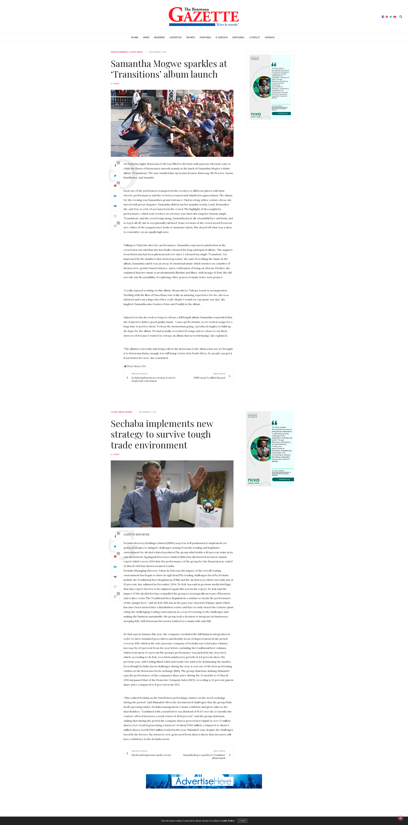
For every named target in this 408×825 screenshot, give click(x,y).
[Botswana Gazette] (204, 17)
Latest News (135, 52)
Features (205, 37)
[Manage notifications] (400, 818)
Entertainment (119, 52)
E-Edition (222, 37)
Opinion (269, 37)
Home (134, 37)
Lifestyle (175, 37)
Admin (116, 83)
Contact (254, 37)
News (146, 37)
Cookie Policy (227, 820)
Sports (190, 37)
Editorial (238, 37)
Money (128, 412)
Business (159, 37)
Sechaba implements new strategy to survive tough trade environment (162, 433)
